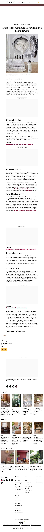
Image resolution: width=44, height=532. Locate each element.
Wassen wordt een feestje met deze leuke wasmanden (19, 144)
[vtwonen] (10, 2)
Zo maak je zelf (18, 210)
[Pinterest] (12, 480)
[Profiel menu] (38, 2)
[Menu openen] (3, 2)
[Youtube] (9, 480)
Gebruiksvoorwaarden (26, 525)
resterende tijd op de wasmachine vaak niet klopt (25, 188)
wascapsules (29, 190)
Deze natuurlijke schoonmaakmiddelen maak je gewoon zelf (21, 249)
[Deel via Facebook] (13, 386)
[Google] (2, 480)
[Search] (40, 2)
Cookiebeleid (5, 525)
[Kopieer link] (7, 386)
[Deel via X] (16, 386)
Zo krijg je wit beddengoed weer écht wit (16, 307)
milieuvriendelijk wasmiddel (29, 210)
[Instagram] (7, 480)
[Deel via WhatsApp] (10, 386)
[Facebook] (4, 480)
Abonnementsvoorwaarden (36, 525)
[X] (2, 483)
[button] (18, 525)
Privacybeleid (11, 525)
